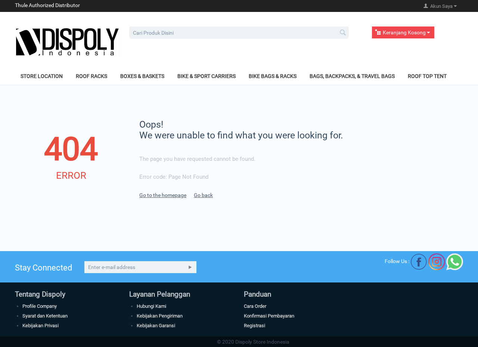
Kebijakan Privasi (40, 325)
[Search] (343, 33)
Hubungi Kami (151, 306)
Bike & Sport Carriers (206, 76)
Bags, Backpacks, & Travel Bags (352, 76)
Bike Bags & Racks (273, 76)
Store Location (42, 76)
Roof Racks (91, 76)
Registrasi (254, 325)
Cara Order (255, 306)
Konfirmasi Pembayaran (269, 316)
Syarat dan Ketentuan (45, 316)
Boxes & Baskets (142, 76)
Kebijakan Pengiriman (160, 316)
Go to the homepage (162, 195)
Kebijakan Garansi (156, 325)
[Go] (190, 267)
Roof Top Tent (427, 76)
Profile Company (39, 306)
